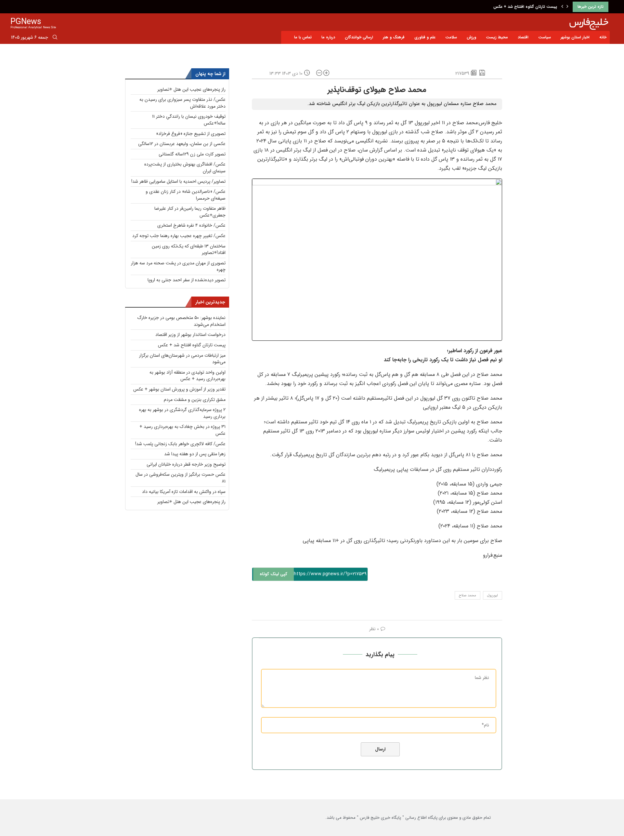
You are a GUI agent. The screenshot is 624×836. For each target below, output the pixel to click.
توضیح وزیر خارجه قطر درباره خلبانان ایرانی (186, 464)
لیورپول (492, 595)
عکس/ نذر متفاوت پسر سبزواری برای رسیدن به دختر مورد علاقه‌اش (182, 103)
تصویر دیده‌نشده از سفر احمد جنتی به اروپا (187, 280)
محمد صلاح (467, 595)
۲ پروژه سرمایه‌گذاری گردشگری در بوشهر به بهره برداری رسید (182, 413)
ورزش (471, 37)
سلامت (451, 37)
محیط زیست (497, 37)
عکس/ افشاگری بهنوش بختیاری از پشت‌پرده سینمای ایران (185, 168)
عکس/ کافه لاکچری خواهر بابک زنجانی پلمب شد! (180, 443)
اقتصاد (523, 37)
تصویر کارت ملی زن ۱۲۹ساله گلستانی (192, 154)
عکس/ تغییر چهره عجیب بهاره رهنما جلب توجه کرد (179, 235)
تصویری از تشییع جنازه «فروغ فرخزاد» (191, 133)
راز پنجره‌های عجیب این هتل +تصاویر (191, 89)
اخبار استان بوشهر (575, 37)
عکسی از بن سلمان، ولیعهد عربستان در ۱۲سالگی (182, 143)
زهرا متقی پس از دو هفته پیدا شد (195, 454)
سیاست (544, 37)
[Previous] (562, 7)
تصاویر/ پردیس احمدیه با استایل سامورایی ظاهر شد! (178, 181)
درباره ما (328, 37)
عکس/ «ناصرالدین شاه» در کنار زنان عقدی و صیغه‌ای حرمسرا (186, 195)
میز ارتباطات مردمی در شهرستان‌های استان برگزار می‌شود (182, 359)
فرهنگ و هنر (394, 37)
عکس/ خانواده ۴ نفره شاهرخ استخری (191, 225)
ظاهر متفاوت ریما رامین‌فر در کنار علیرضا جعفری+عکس (190, 212)
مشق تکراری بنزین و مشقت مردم (195, 399)
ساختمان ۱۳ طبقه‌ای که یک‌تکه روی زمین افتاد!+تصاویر (189, 250)
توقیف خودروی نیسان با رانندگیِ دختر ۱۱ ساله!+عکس (189, 120)
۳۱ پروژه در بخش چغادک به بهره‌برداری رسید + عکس (182, 430)
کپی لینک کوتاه (273, 574)
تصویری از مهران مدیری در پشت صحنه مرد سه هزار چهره (178, 266)
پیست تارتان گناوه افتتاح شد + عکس (525, 7)
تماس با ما (303, 37)
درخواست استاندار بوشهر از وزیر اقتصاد (190, 334)
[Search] (55, 38)
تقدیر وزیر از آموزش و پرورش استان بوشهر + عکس (179, 389)
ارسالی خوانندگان (359, 37)
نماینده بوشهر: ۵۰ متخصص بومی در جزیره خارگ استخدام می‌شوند (181, 321)
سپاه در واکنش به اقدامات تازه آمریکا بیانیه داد (184, 491)
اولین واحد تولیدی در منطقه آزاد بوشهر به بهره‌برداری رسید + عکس (188, 376)
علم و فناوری (425, 37)
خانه (602, 37)
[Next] (567, 7)
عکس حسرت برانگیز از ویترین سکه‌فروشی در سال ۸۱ (181, 478)
